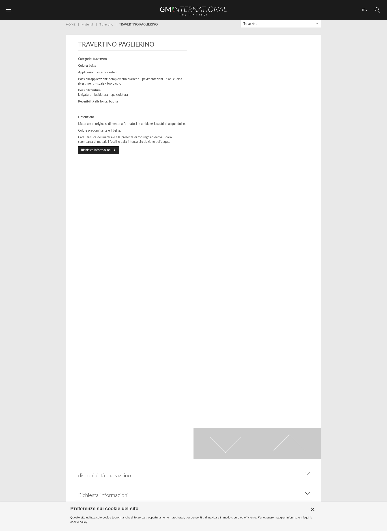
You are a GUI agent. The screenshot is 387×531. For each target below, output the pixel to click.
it (364, 10)
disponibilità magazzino (104, 475)
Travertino (106, 24)
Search (377, 10)
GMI (193, 11)
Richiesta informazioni (96, 150)
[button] (281, 24)
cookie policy (78, 522)
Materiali (87, 24)
